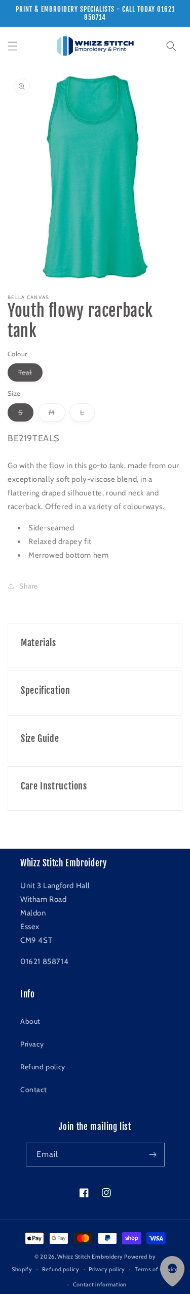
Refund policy (42, 1066)
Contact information (100, 1284)
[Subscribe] (153, 1154)
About (30, 1021)
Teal (30, 374)
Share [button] (28, 586)
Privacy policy (107, 1269)
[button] (13, 46)
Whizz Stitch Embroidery (90, 1256)
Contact (33, 1089)
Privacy (32, 1044)
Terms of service (156, 1269)
